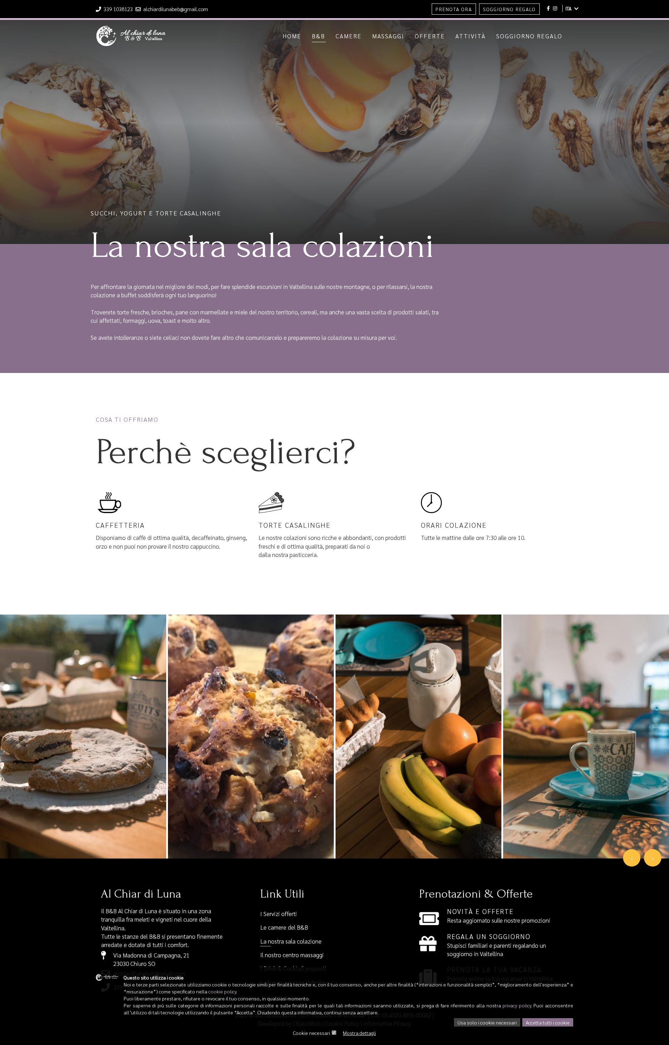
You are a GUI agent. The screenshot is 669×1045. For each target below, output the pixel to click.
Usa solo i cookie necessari (487, 1022)
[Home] (131, 29)
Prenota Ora (454, 9)
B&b (318, 36)
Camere (349, 36)
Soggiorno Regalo (509, 9)
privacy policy (516, 1005)
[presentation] (631, 858)
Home (292, 36)
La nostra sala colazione (291, 941)
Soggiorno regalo (529, 36)
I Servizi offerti (278, 913)
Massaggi (388, 36)
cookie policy (222, 991)
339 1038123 (118, 9)
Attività (470, 36)
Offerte (430, 36)
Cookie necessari (311, 1033)
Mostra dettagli (359, 1033)
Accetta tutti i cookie (548, 1022)
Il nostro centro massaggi (292, 955)
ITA (569, 8)
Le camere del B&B (284, 927)
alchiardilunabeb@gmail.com (175, 9)
